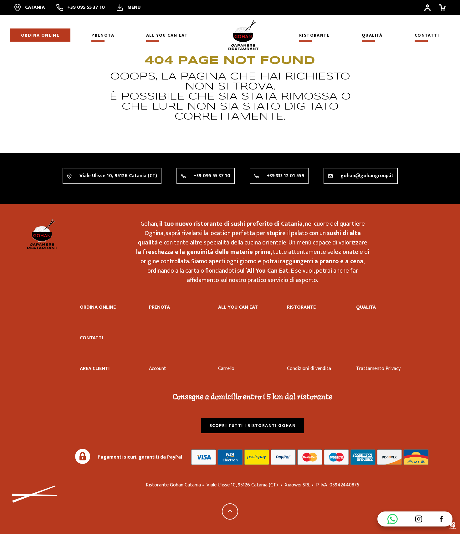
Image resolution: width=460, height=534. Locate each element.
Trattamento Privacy (378, 368)
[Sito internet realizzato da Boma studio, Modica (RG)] (452, 526)
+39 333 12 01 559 (285, 176)
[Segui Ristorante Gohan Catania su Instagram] (418, 518)
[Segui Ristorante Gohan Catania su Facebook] (441, 518)
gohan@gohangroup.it (366, 176)
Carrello (226, 368)
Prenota (102, 35)
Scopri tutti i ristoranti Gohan (252, 425)
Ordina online (40, 35)
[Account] (427, 7)
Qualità (372, 35)
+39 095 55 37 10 (211, 176)
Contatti (427, 35)
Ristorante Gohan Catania (42, 234)
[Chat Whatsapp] (392, 518)
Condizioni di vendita (309, 368)
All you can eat (167, 35)
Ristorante (314, 35)
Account (157, 368)
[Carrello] (442, 7)
